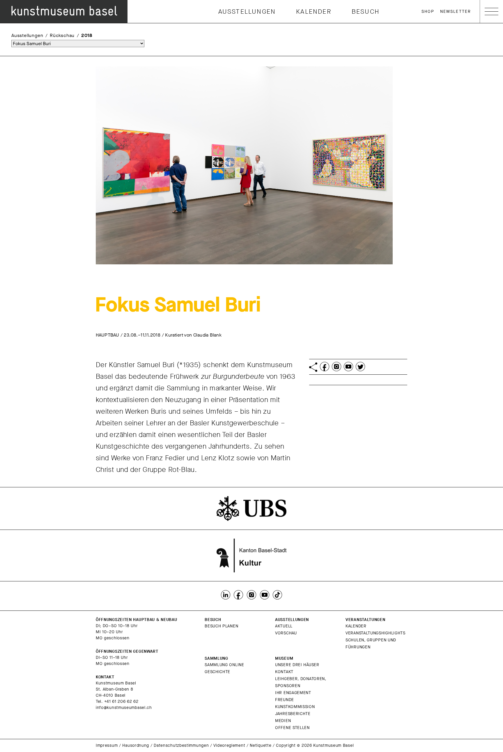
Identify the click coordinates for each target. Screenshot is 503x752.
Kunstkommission (295, 706)
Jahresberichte (293, 713)
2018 (86, 35)
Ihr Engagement (293, 693)
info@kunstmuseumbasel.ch (124, 707)
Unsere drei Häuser (297, 665)
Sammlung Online (224, 665)
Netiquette (260, 745)
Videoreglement (229, 745)
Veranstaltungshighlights (375, 633)
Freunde (284, 700)
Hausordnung (135, 745)
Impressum (107, 745)
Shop (427, 11)
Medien (283, 720)
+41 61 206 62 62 (121, 701)
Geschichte (217, 672)
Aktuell (284, 626)
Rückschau (62, 35)
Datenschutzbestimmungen (181, 745)
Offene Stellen (292, 727)
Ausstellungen (247, 11)
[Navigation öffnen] (491, 11)
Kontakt (284, 672)
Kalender (313, 11)
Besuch (365, 11)
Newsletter (455, 11)
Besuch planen (221, 626)
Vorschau (286, 633)
